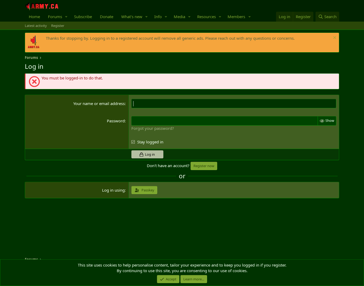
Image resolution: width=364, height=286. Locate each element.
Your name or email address (99, 103)
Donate (106, 16)
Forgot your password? (152, 128)
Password (116, 120)
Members (236, 16)
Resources (206, 16)
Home (34, 16)
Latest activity (36, 25)
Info (158, 16)
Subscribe (83, 16)
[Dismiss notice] (334, 38)
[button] (66, 17)
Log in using (113, 190)
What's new (131, 16)
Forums (55, 16)
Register (57, 25)
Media (179, 16)
